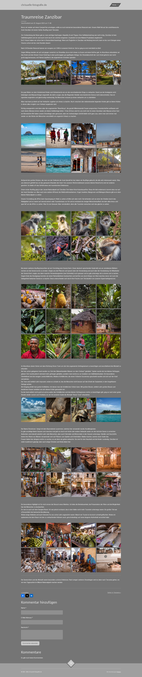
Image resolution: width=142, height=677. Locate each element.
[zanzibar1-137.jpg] (108, 535)
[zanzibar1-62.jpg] (58, 321)
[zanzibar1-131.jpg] (58, 535)
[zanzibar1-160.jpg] (58, 72)
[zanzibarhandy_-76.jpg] (83, 346)
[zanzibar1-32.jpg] (58, 248)
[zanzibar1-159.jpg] (33, 72)
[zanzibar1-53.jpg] (83, 223)
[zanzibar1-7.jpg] (58, 160)
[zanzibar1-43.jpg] (33, 248)
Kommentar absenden (30, 643)
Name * (23, 608)
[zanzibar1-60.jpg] (58, 296)
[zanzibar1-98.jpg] (108, 484)
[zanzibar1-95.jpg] (58, 484)
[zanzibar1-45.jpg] (33, 223)
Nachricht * (25, 627)
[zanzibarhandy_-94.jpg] (33, 409)
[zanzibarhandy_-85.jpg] (83, 409)
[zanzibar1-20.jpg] (83, 160)
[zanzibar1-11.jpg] (58, 135)
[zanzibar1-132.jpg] (83, 535)
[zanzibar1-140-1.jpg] (83, 560)
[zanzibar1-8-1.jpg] (33, 135)
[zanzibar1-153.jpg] (108, 160)
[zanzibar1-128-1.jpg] (33, 535)
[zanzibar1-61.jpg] (108, 296)
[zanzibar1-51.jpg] (108, 223)
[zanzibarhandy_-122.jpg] (83, 72)
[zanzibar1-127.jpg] (108, 560)
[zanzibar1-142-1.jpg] (58, 560)
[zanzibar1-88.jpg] (108, 459)
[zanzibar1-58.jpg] (33, 296)
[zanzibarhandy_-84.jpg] (108, 409)
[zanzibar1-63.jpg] (33, 321)
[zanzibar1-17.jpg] (83, 135)
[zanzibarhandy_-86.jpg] (58, 409)
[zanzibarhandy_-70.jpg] (108, 346)
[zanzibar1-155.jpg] (108, 135)
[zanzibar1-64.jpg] (83, 321)
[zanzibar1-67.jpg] (108, 321)
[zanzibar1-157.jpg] (108, 72)
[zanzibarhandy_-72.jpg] (58, 346)
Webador (119, 671)
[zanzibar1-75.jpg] (33, 459)
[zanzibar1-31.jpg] (83, 248)
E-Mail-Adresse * (27, 618)
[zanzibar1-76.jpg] (58, 459)
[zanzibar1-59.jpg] (83, 296)
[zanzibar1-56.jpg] (108, 248)
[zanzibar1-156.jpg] (33, 160)
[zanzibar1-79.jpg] (83, 459)
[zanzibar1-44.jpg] (58, 223)
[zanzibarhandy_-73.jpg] (33, 346)
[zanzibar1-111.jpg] (83, 484)
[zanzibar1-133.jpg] (33, 560)
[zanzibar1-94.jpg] (33, 484)
